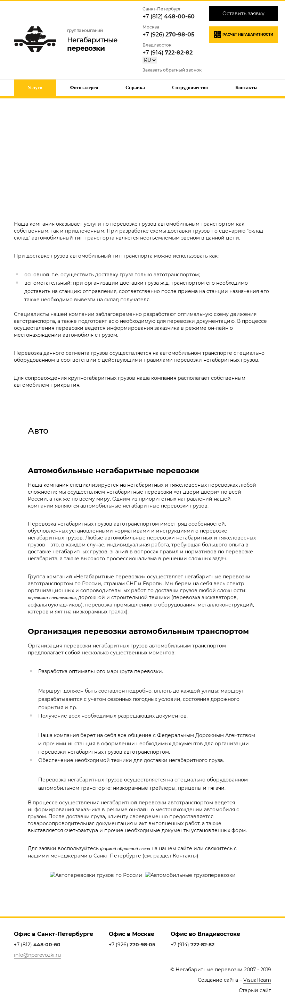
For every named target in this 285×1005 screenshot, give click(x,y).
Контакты (246, 87)
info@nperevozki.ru (37, 955)
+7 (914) (167, 52)
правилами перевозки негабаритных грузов (201, 360)
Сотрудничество (190, 87)
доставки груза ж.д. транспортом (162, 283)
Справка (135, 87)
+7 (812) (168, 16)
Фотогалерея (84, 87)
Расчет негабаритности (247, 34)
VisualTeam (257, 980)
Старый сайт (255, 990)
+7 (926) (168, 34)
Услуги (34, 87)
